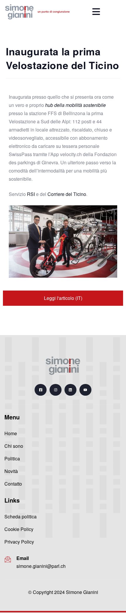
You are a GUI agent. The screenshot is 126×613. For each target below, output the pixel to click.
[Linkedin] (70, 390)
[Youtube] (85, 390)
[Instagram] (56, 390)
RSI (31, 194)
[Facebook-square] (41, 390)
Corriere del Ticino (66, 194)
